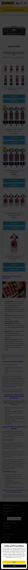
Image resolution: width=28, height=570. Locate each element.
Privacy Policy (19, 557)
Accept (14, 562)
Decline (14, 566)
